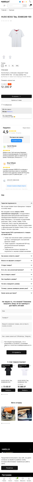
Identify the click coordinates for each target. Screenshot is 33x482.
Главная (3, 10)
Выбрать (8, 390)
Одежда (11, 10)
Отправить (16, 352)
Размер (3, 63)
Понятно (9, 468)
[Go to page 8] (9, 423)
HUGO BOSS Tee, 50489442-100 (23, 381)
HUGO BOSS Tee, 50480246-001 (6, 381)
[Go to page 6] (7, 394)
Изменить (10, 111)
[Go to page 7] (8, 423)
